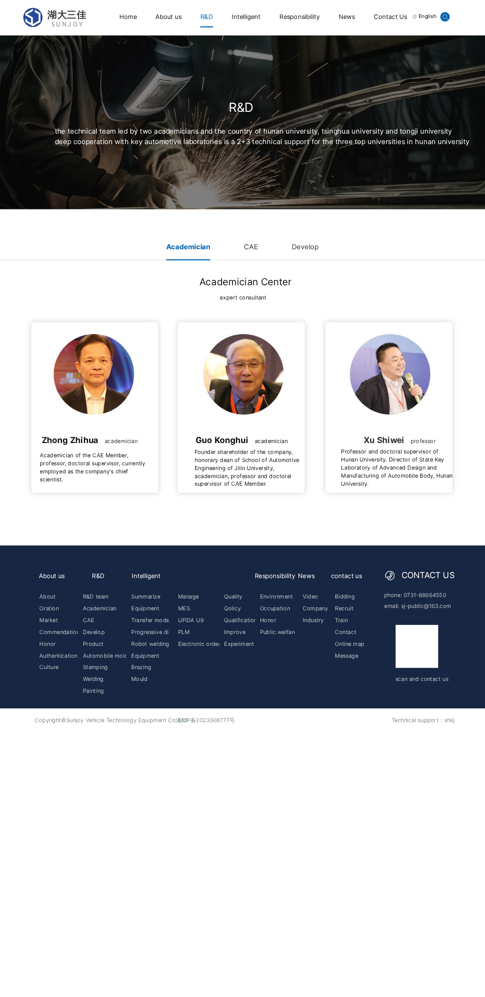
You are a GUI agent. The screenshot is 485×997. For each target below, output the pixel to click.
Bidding (345, 596)
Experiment (239, 643)
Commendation (59, 631)
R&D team (96, 596)
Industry (313, 620)
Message (346, 655)
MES (184, 608)
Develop (305, 247)
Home (128, 16)
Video (310, 596)
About (47, 596)
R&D (206, 16)
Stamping (95, 667)
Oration (49, 608)
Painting (93, 690)
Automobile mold (105, 655)
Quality (233, 596)
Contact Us (390, 16)
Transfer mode (150, 620)
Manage (188, 596)
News (347, 16)
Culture (48, 667)
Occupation (275, 608)
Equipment (145, 608)
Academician (188, 247)
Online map (349, 643)
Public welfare (277, 631)
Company (315, 608)
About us (168, 16)
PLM (183, 631)
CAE (251, 247)
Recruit (344, 608)
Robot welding (150, 643)
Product (93, 643)
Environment (276, 596)
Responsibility (299, 16)
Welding (93, 679)
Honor (47, 643)
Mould (139, 679)
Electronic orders (198, 643)
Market (48, 620)
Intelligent (246, 16)
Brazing (141, 667)
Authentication (58, 655)
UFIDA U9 (191, 620)
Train (341, 620)
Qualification (239, 620)
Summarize (145, 596)
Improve (234, 631)
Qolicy (232, 608)
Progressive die (150, 631)
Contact (345, 631)
